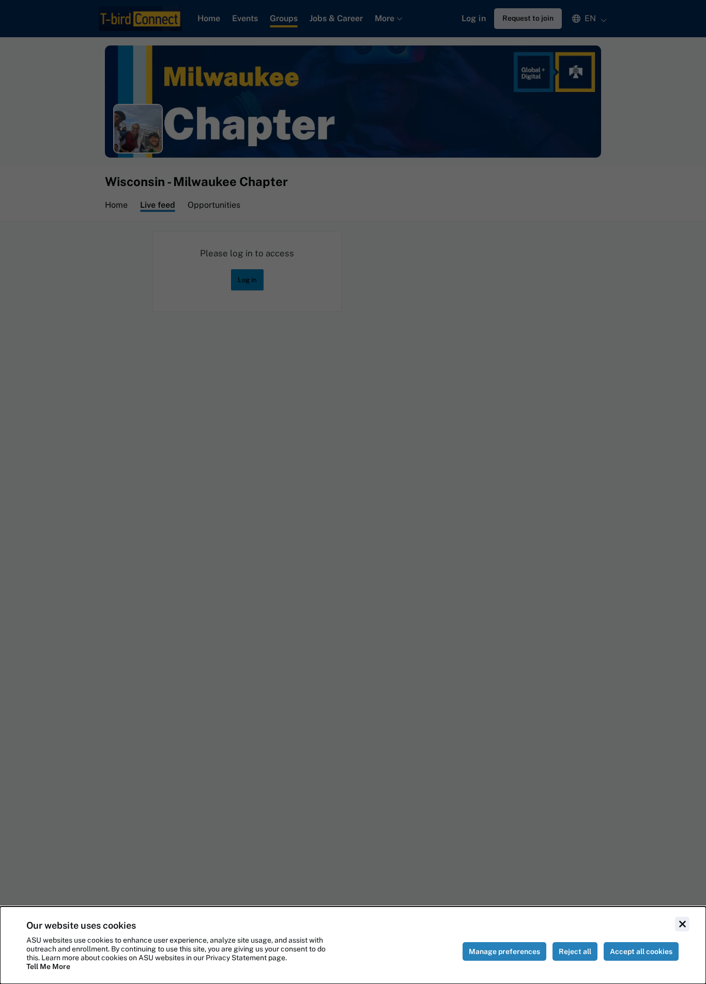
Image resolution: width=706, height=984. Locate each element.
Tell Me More (48, 966)
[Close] (682, 924)
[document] (353, 945)
